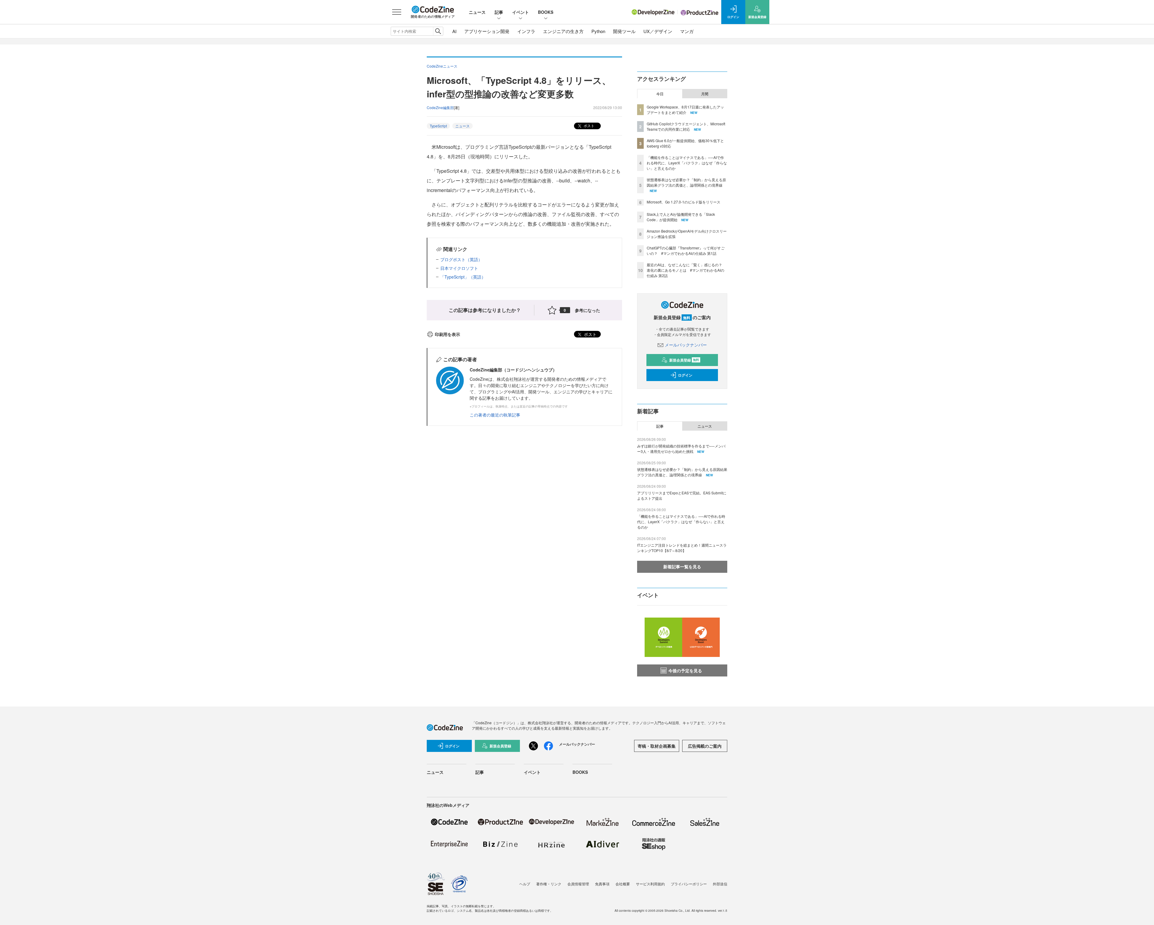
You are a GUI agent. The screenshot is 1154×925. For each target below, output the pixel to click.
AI (454, 31)
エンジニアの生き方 (563, 31)
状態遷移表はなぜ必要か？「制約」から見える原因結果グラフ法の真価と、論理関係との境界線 (686, 182)
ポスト (588, 125)
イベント (520, 12)
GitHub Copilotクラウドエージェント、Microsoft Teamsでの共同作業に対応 (686, 126)
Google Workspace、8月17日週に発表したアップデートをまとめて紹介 (685, 109)
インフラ (526, 31)
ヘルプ (524, 883)
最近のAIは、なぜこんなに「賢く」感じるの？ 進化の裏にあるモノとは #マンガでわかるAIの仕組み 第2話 (686, 270)
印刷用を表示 (447, 334)
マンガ (687, 31)
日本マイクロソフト (459, 268)
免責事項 (602, 883)
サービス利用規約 (650, 883)
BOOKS (545, 12)
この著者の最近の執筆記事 (495, 415)
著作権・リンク (548, 883)
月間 (704, 93)
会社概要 (622, 883)
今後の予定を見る (685, 670)
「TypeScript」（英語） (463, 277)
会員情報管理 (578, 883)
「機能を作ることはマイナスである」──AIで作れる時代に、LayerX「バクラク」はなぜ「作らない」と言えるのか (687, 163)
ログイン (685, 375)
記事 (499, 12)
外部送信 (720, 883)
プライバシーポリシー (689, 883)
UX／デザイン (657, 31)
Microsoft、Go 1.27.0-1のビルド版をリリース (683, 201)
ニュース (477, 12)
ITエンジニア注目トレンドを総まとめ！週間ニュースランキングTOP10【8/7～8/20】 (682, 547)
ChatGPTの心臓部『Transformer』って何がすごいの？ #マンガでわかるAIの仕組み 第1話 (686, 250)
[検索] (438, 31)
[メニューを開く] (397, 12)
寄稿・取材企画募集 (657, 746)
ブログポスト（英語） (461, 259)
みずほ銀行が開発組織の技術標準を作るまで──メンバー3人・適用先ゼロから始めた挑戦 (681, 448)
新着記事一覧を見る (682, 566)
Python (598, 31)
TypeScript (438, 125)
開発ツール (624, 31)
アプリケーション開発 (486, 31)
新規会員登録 (684, 360)
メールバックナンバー (686, 345)
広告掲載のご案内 (705, 746)
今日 (660, 93)
